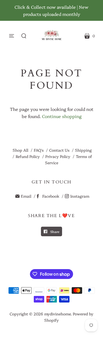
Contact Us (59, 150)
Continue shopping (62, 116)
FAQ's (39, 150)
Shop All (20, 150)
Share (54, 231)
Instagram (79, 196)
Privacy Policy (57, 156)
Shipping (83, 150)
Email (26, 196)
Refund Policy (28, 156)
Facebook (50, 196)
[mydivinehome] (51, 35)
